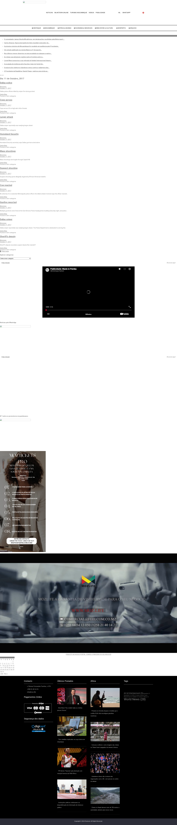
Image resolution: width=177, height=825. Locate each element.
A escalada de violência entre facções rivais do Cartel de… (24, 64)
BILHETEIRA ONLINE (61, 12)
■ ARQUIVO (132, 28)
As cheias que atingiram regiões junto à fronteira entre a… (23, 57)
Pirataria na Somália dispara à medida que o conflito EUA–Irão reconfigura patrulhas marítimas (104, 713)
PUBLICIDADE (100, 12)
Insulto (141, 697)
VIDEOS (91, 12)
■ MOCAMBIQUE (49, 28)
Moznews (3, 86)
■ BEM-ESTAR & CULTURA (104, 28)
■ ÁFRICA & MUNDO (64, 28)
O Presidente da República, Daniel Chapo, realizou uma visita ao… (26, 71)
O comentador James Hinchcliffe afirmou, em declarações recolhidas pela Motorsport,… (34, 39)
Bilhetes (88, 314)
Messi (146, 697)
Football (135, 697)
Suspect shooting (8, 168)
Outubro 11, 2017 (5, 88)
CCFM (133, 695)
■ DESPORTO (121, 28)
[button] (120, 13)
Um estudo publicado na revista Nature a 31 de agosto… (23, 50)
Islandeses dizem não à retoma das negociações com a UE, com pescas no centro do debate (104, 779)
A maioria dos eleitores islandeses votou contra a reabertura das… (26, 67)
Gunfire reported (8, 202)
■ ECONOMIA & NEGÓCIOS (83, 28)
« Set (1, 673)
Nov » (6, 673)
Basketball (127, 695)
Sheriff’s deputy (8, 236)
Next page (5, 251)
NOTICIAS (49, 12)
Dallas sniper (6, 219)
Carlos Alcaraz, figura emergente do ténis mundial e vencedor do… (26, 43)
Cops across (6, 100)
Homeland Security (9, 134)
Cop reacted (6, 185)
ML (119, 12)
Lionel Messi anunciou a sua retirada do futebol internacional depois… (28, 60)
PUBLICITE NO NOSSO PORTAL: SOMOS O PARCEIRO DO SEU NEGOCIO (88, 654)
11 (5, 665)
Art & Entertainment (133, 693)
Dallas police (6, 83)
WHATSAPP (126, 12)
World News (135, 699)
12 (7, 665)
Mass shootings (8, 151)
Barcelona (146, 693)
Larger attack (6, 117)
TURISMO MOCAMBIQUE (78, 12)
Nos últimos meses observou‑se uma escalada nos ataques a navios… (28, 53)
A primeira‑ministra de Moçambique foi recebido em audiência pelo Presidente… (31, 46)
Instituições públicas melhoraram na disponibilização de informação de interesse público (70, 805)
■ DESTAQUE (36, 28)
